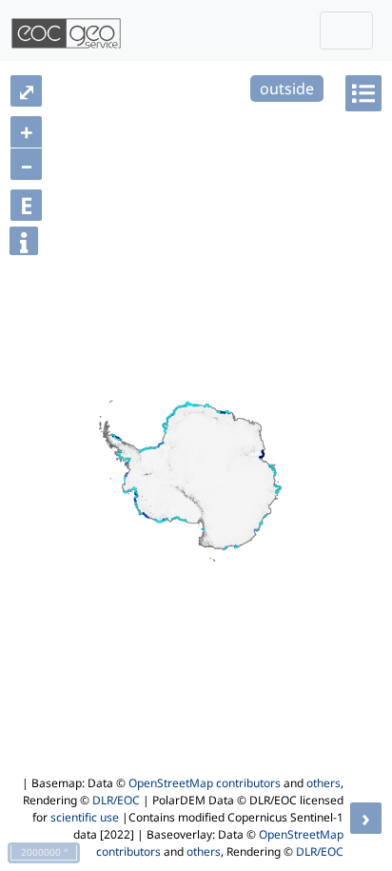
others (323, 783)
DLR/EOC (116, 800)
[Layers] (363, 93)
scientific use (84, 817)
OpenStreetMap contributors (204, 783)
